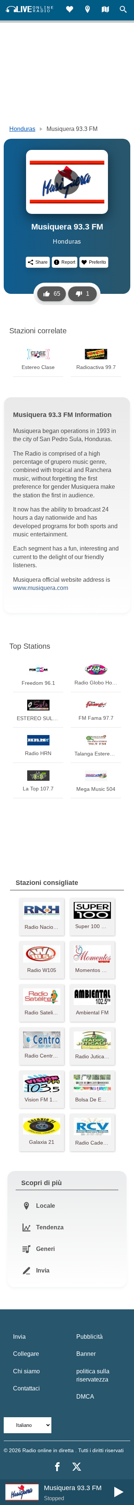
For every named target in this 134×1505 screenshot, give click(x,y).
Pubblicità (89, 1337)
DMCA (85, 1396)
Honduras (22, 129)
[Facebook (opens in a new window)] (57, 1467)
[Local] (87, 10)
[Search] (123, 10)
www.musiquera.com (40, 588)
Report (68, 262)
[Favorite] (70, 10)
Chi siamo (26, 1371)
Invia (19, 1337)
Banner (86, 1354)
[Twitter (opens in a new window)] (77, 1467)
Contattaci (26, 1388)
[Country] (105, 10)
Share (41, 262)
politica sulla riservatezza (92, 1375)
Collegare (26, 1354)
